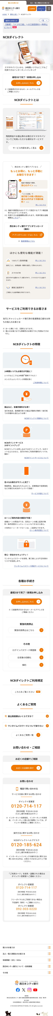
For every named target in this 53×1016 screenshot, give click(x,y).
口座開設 (32, 9)
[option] (26, 26)
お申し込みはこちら (25, 82)
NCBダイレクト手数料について (36, 418)
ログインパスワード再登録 (24, 650)
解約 (24, 664)
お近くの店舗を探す (25, 767)
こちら (15, 217)
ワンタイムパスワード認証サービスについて (31, 566)
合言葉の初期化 (24, 657)
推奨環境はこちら (28, 241)
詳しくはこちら (41, 205)
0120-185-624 (26, 844)
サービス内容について (40, 493)
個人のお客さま (13, 3)
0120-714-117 (26, 806)
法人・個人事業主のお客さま (39, 3)
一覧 (42, 20)
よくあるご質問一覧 (25, 734)
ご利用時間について (41, 382)
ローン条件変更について (39, 530)
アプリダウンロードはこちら (25, 234)
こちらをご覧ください (25, 691)
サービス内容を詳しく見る (24, 147)
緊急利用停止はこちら (24, 630)
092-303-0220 (26, 909)
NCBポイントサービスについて (36, 457)
